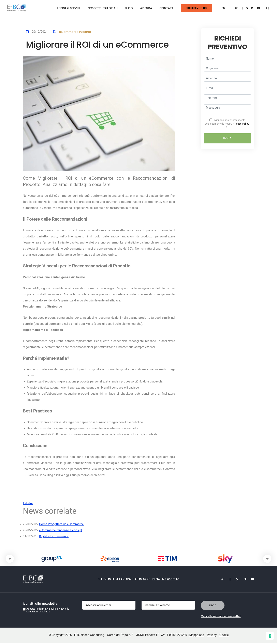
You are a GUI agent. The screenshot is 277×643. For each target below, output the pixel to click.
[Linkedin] (243, 579)
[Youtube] (251, 579)
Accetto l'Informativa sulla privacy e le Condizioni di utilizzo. (47, 610)
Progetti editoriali (102, 8)
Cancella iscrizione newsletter (221, 616)
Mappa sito (196, 635)
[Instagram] (220, 579)
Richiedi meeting (196, 8)
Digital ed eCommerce (54, 536)
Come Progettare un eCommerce (61, 524)
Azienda (146, 8)
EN (223, 8)
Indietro (28, 503)
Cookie (224, 635)
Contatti (166, 8)
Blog (129, 8)
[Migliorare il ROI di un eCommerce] (99, 113)
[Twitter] (236, 579)
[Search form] (267, 8)
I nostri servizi (68, 8)
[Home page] (16, 8)
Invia (227, 138)
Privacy (212, 635)
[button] (267, 559)
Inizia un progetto (165, 579)
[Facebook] (228, 579)
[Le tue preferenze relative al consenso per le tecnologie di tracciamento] (270, 636)
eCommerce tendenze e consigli (60, 530)
